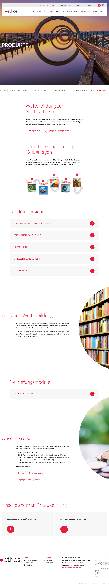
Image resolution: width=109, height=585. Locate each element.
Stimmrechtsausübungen (18, 90)
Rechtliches (95, 583)
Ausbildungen (50, 5)
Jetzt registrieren (34, 131)
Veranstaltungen (61, 5)
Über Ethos (60, 11)
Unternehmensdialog (39, 90)
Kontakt (71, 5)
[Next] (65, 506)
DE (84, 5)
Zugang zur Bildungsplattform (58, 131)
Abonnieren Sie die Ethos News (72, 567)
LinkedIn (103, 5)
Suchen (99, 5)
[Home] (11, 12)
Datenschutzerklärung (82, 583)
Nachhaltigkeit (71, 11)
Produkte (49, 11)
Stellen (78, 5)
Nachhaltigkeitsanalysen (59, 90)
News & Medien (98, 11)
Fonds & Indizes (37, 11)
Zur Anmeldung (37, 473)
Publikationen (85, 11)
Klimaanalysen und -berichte (82, 90)
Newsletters (40, 5)
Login (89, 5)
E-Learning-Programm (43, 160)
